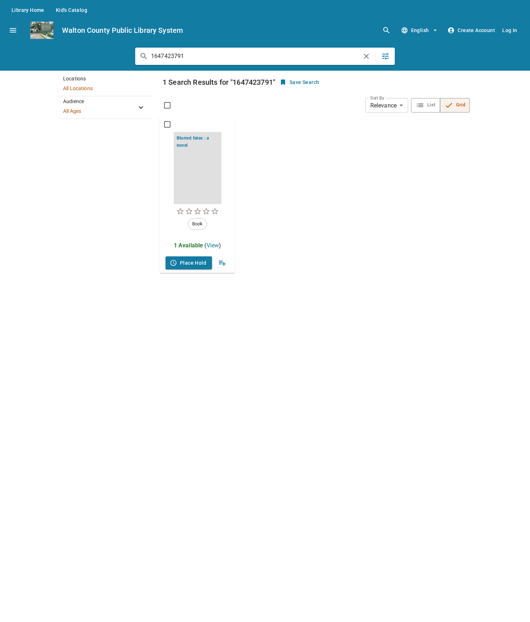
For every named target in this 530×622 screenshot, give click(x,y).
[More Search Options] (385, 56)
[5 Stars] (215, 211)
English (420, 30)
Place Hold (193, 263)
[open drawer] (13, 30)
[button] (104, 85)
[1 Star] (180, 211)
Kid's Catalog (71, 10)
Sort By (377, 98)
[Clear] (366, 56)
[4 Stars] (206, 211)
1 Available (188, 245)
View (213, 245)
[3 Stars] (197, 211)
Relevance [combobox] (383, 105)
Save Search (304, 82)
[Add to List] (222, 263)
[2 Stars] (189, 211)
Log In (509, 30)
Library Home (28, 10)
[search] (386, 30)
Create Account (476, 30)
